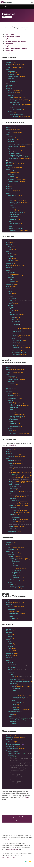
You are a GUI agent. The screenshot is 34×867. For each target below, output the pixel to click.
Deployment (9, 39)
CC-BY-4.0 (5, 840)
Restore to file (9, 44)
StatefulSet (9, 51)
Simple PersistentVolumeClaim (16, 48)
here (26, 798)
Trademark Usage (12, 850)
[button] (32, 2)
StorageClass (9, 53)
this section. (11, 445)
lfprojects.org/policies (9, 858)
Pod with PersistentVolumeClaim (16, 41)
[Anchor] (17, 57)
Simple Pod (8, 46)
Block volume (9, 34)
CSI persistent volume (12, 37)
